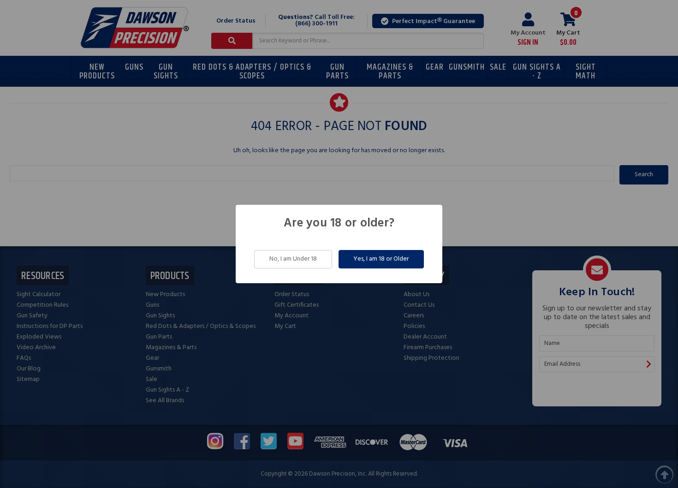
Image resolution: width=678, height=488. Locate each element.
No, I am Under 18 (293, 259)
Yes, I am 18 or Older (381, 259)
